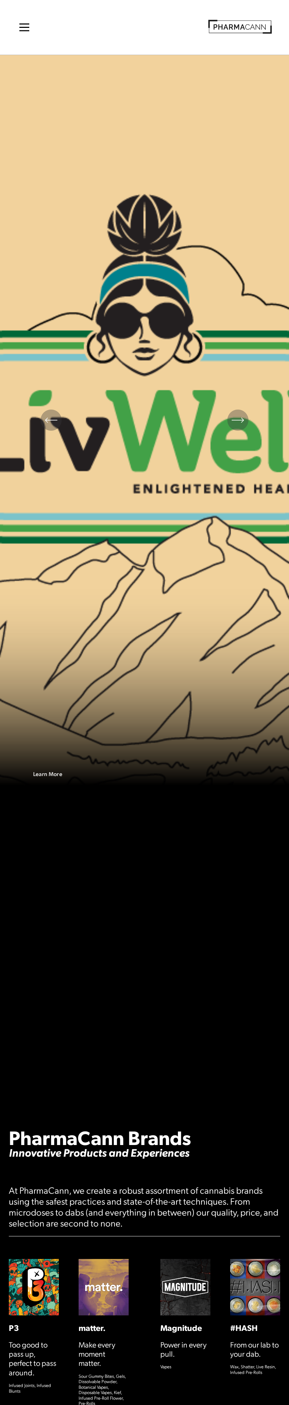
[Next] (237, 420)
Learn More (47, 773)
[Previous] (51, 420)
